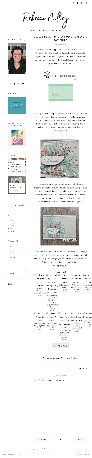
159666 (52, 309)
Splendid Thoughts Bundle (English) (40, 291)
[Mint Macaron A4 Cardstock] (52, 320)
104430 (89, 324)
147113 (77, 330)
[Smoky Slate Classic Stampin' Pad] (77, 320)
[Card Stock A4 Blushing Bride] (40, 320)
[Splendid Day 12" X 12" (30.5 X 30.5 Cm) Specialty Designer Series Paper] (52, 293)
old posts (80, 439)
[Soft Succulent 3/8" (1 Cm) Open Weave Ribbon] (64, 327)
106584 (77, 289)
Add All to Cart (60, 346)
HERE (68, 63)
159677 (40, 295)
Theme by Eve (83, 455)
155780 (64, 339)
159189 (64, 289)
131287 (40, 327)
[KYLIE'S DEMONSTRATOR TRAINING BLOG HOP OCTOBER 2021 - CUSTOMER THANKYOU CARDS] (17, 174)
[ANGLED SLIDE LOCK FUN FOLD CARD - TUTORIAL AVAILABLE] (17, 193)
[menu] (6, 3)
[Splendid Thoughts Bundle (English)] (40, 286)
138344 (52, 327)
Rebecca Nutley (14, 455)
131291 (89, 289)
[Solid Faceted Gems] (64, 282)
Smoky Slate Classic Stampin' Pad (77, 325)
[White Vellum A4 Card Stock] (77, 282)
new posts (41, 439)
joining (61, 265)
